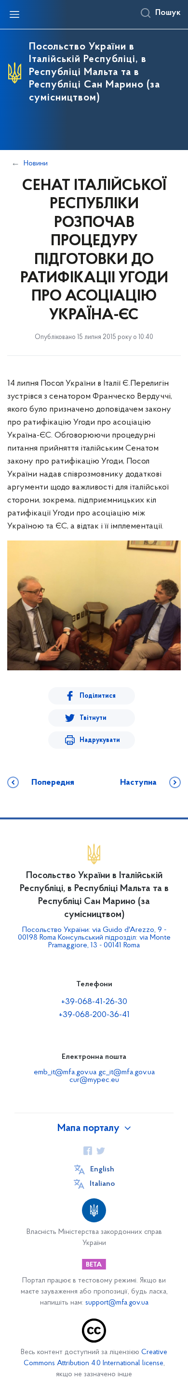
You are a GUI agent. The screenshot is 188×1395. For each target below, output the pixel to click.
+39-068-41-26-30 (94, 1002)
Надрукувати (100, 740)
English (102, 1169)
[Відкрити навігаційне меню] (14, 14)
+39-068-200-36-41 (94, 1015)
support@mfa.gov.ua (116, 1303)
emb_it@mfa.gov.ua (65, 1072)
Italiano (102, 1184)
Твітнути (93, 718)
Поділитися (98, 696)
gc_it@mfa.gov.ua (126, 1072)
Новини (36, 163)
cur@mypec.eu (94, 1080)
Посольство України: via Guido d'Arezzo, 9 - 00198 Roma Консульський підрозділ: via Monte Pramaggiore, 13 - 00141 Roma (94, 937)
